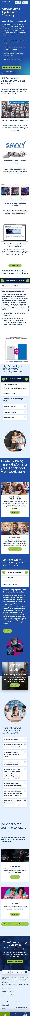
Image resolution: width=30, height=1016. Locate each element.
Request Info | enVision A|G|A (8, 991)
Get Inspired (14, 685)
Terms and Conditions (21, 1007)
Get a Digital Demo (15, 549)
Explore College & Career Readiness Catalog (15, 924)
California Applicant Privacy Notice (7, 1004)
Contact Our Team (15, 961)
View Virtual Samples (9, 72)
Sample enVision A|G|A (6, 993)
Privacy (3, 1008)
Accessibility (5, 1001)
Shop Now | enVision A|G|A (7, 994)
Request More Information (11, 67)
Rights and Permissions (21, 1001)
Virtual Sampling (25, 1015)
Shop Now (15, 1015)
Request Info (5, 1015)
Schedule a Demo (15, 265)
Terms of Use (19, 1004)
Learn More (15, 512)
